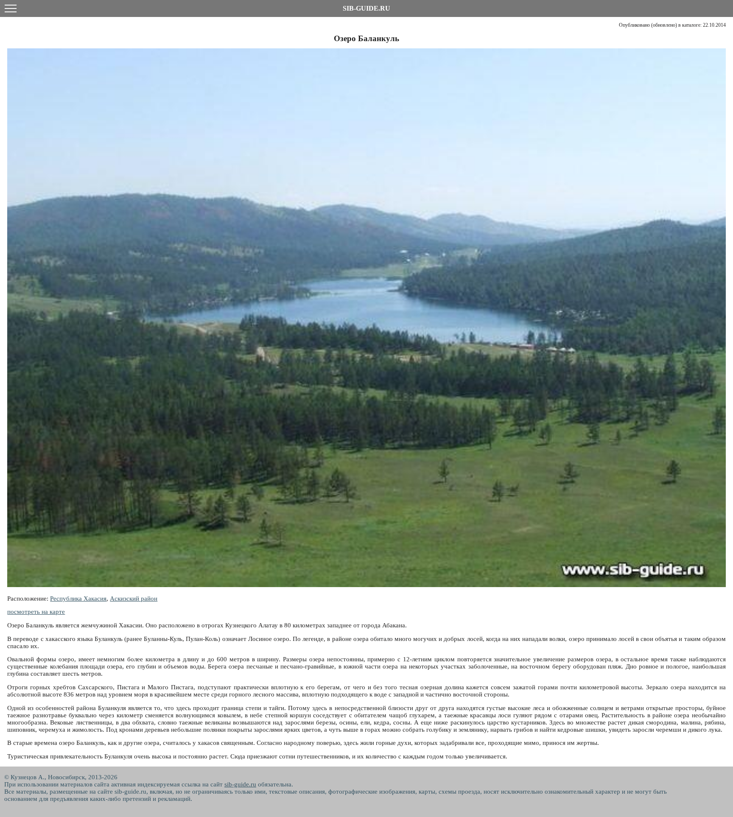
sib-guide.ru (240, 784)
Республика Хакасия (78, 598)
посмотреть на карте (36, 611)
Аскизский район (133, 598)
